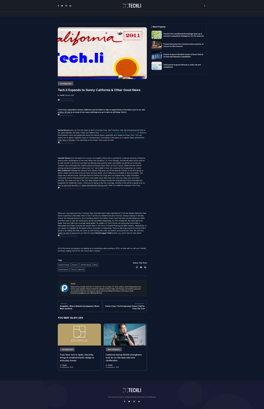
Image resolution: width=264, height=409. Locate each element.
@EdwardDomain (96, 293)
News (96, 265)
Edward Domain (64, 265)
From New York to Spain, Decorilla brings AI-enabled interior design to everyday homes (77, 358)
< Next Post (63, 303)
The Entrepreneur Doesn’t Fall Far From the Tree (119, 133)
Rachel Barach (63, 269)
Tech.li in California (77, 269)
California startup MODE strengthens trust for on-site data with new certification (124, 358)
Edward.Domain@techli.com (80, 293)
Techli (62, 95)
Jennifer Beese (86, 265)
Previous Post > (140, 303)
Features (75, 265)
